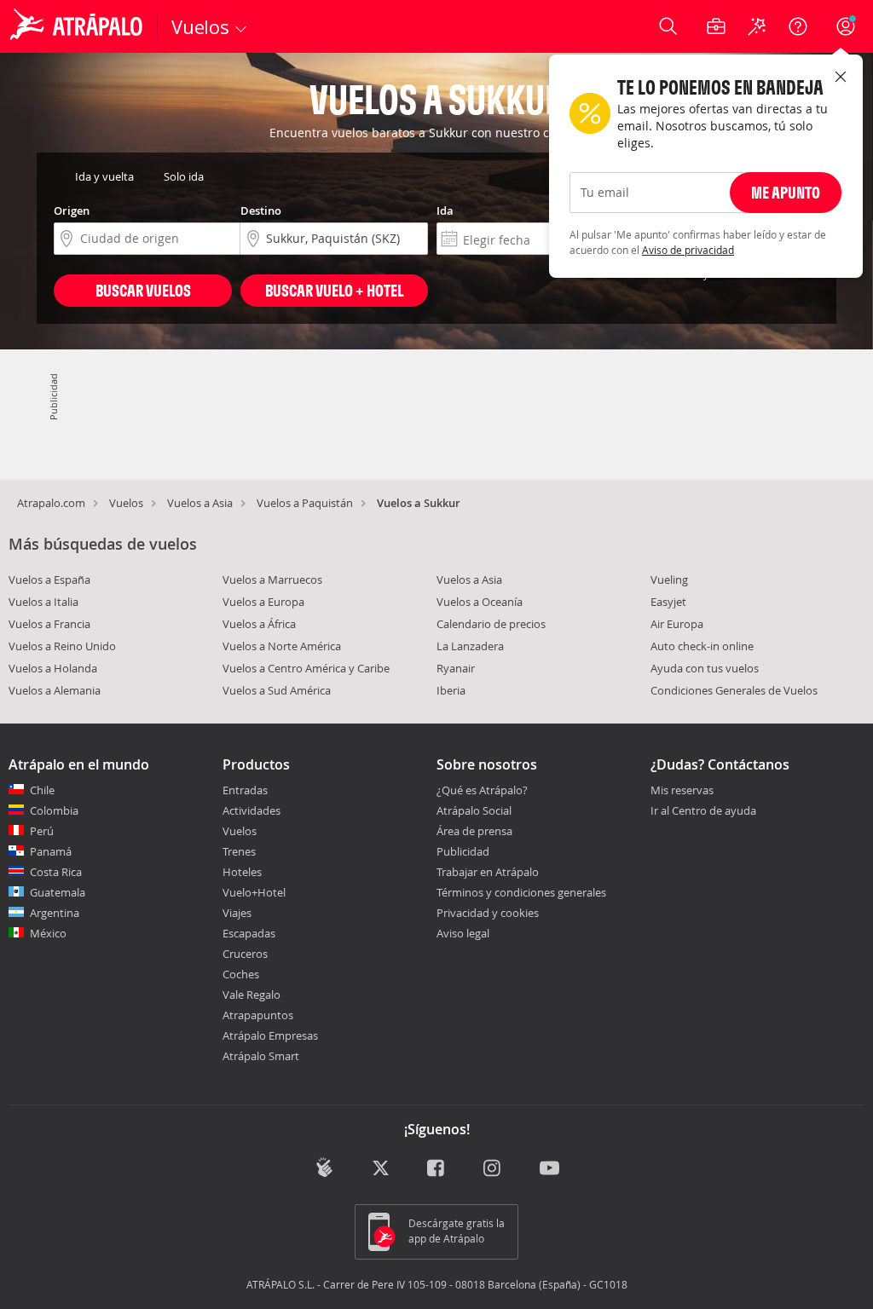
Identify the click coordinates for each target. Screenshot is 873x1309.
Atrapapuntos (258, 1015)
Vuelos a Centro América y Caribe (306, 668)
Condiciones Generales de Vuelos (734, 690)
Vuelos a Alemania (55, 690)
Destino (260, 210)
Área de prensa (474, 831)
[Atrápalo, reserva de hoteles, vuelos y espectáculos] (78, 26)
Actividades (251, 810)
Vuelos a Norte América (282, 646)
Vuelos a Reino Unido (62, 646)
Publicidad (462, 851)
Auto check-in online (702, 646)
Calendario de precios (491, 623)
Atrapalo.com (51, 502)
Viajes (237, 912)
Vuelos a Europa (263, 601)
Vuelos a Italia (43, 601)
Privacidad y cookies (487, 912)
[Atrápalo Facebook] (437, 1169)
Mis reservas (682, 791)
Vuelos (126, 502)
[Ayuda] (798, 26)
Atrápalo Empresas (270, 1035)
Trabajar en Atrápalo (487, 871)
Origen (72, 210)
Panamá (51, 851)
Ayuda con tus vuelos (704, 668)
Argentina (54, 912)
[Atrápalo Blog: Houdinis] (324, 1167)
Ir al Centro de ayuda (703, 811)
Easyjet (668, 601)
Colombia (54, 810)
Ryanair (455, 668)
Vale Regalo (251, 994)
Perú (42, 831)
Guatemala (57, 892)
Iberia (450, 690)
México (48, 933)
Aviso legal (462, 933)
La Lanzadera (470, 646)
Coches (241, 974)
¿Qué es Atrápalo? (482, 790)
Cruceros (245, 953)
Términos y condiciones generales (521, 892)
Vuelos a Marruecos (272, 579)
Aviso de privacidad (688, 250)
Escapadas (249, 933)
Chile (42, 790)
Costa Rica (56, 871)
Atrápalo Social (474, 810)
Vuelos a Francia (49, 623)
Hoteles (242, 871)
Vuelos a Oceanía (479, 601)
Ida (445, 210)
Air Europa (676, 623)
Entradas (245, 790)
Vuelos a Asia (200, 502)
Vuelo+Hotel (254, 892)
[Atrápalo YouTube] (549, 1169)
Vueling (669, 579)
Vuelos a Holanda (53, 668)
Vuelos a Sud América (277, 690)
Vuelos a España (49, 579)
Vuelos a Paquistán (305, 502)
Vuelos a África (259, 623)
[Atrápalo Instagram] (493, 1169)
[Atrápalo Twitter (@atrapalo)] (380, 1169)
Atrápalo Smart (261, 1056)
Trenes (239, 851)
